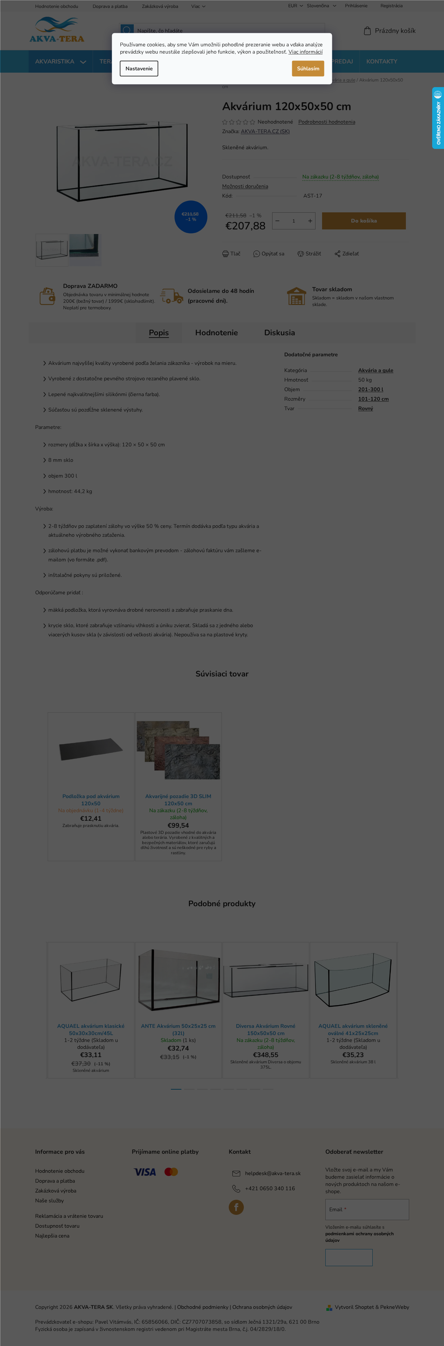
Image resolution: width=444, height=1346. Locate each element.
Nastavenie (139, 68)
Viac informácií (306, 51)
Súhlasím (308, 68)
